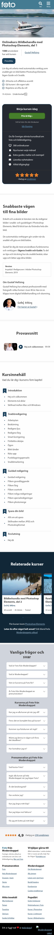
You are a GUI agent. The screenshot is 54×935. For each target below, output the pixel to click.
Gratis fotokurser (34, 901)
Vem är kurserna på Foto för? (21, 682)
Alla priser (6, 886)
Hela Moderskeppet (9, 874)
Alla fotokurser (7, 901)
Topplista (5, 909)
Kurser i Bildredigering (36, 918)
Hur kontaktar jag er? (18, 748)
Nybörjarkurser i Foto (36, 905)
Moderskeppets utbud (27, 632)
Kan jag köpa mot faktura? (20, 812)
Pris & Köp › (27, 115)
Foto (4, 869)
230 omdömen (42, 835)
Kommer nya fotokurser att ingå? (23, 729)
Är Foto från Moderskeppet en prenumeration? (22, 692)
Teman (4, 905)
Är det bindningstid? (17, 786)
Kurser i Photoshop (35, 909)
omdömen (31, 179)
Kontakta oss (41, 856)
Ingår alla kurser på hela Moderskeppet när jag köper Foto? (24, 776)
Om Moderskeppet (35, 869)
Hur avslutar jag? (16, 795)
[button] (40, 4)
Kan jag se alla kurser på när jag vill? (24, 712)
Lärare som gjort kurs (36, 878)
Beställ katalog (33, 882)
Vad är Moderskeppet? (18, 674)
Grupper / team (8, 878)
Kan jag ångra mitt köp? (19, 803)
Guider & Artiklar (8, 918)
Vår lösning (27, 126)
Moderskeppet (27, 927)
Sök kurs (5, 914)
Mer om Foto (18, 859)
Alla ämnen (32, 874)
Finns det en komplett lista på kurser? (25, 720)
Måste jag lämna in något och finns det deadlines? (24, 738)
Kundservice (32, 886)
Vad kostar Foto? (16, 767)
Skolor (4, 882)
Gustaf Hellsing (32, 52)
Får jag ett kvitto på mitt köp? (21, 820)
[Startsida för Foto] (12, 4)
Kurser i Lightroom (35, 914)
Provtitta (9, 61)
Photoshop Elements (35, 624)
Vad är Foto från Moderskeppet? (23, 665)
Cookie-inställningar (35, 891)
